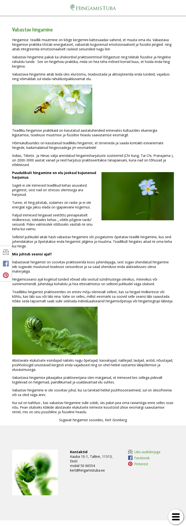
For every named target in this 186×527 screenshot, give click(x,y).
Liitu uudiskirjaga (147, 452)
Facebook (142, 458)
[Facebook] (6, 263)
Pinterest (141, 464)
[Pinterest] (6, 275)
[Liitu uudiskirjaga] (6, 252)
